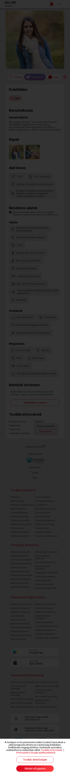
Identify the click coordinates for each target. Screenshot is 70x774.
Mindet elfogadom (35, 768)
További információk (51, 750)
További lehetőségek (35, 759)
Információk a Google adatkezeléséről (35, 752)
